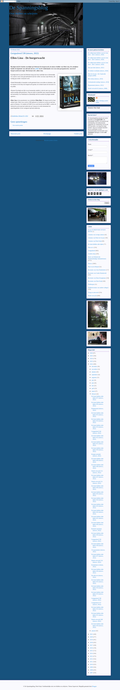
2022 (91, 364)
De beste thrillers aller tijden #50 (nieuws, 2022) (97, 449)
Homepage (47, 134)
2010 (91, 664)
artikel (37, 68)
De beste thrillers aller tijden (95, 244)
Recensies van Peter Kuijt (95, 281)
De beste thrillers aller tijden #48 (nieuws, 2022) (97, 466)
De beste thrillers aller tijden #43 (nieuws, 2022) (97, 506)
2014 (91, 653)
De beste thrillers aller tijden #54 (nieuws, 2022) (97, 420)
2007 (91, 672)
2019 (91, 639)
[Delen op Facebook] (41, 116)
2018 (91, 642)
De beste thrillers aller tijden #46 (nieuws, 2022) (97, 487)
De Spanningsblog (28, 7)
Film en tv (90, 247)
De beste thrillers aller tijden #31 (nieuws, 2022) (97, 615)
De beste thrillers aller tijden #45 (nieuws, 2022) (97, 493)
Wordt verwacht (92, 295)
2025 (91, 356)
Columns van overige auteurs (96, 234)
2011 (91, 661)
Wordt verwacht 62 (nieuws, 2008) (97, 88)
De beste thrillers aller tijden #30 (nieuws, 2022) (97, 625)
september (95, 374)
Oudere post (78, 134)
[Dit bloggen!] (38, 116)
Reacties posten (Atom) (50, 140)
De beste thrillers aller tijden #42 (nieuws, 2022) (97, 512)
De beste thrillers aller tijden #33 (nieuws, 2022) (97, 594)
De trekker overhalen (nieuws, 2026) (98, 71)
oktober (94, 372)
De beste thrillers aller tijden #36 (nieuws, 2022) (97, 571)
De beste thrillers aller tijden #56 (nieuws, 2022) (97, 404)
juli (93, 380)
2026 (91, 353)
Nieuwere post (15, 134)
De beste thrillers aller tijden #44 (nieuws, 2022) (97, 499)
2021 (91, 634)
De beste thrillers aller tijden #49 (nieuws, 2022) (97, 460)
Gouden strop (91, 254)
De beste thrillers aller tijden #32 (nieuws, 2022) (97, 608)
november (95, 369)
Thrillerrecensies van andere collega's (98, 287)
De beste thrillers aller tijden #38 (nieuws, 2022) (97, 545)
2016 (91, 648)
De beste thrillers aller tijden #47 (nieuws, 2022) (97, 477)
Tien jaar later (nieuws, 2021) (96, 67)
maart (93, 391)
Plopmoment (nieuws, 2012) (96, 85)
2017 (91, 645)
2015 (91, 650)
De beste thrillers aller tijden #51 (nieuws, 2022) (97, 443)
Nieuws (90, 263)
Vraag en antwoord (93, 292)
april (93, 388)
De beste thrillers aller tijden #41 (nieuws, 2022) (97, 518)
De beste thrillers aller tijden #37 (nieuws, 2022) (97, 556)
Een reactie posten (18, 125)
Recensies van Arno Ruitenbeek (97, 270)
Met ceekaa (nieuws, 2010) (95, 79)
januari (94, 631)
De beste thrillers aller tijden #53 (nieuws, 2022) (97, 427)
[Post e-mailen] (32, 116)
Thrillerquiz (91, 284)
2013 (91, 656)
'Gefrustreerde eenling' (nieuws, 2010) (98, 82)
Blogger (94, 686)
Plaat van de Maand (93, 266)
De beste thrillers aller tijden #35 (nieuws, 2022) (97, 581)
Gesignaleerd (91, 250)
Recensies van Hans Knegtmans (97, 278)
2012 (91, 659)
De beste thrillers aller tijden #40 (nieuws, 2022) (97, 524)
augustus (94, 377)
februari (94, 394)
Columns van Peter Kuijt (95, 241)
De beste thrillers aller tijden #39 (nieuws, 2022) (97, 534)
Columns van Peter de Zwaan (96, 238)
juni (93, 383)
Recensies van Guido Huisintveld (97, 273)
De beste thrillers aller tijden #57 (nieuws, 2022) (97, 398)
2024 (91, 358)
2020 (91, 637)
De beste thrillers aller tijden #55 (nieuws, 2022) (97, 414)
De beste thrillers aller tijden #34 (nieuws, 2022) (97, 587)
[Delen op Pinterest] (43, 116)
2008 (91, 670)
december (94, 366)
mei (93, 385)
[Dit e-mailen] (36, 116)
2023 (91, 361)
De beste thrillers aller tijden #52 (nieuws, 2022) (97, 437)
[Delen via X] (39, 116)
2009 (91, 667)
